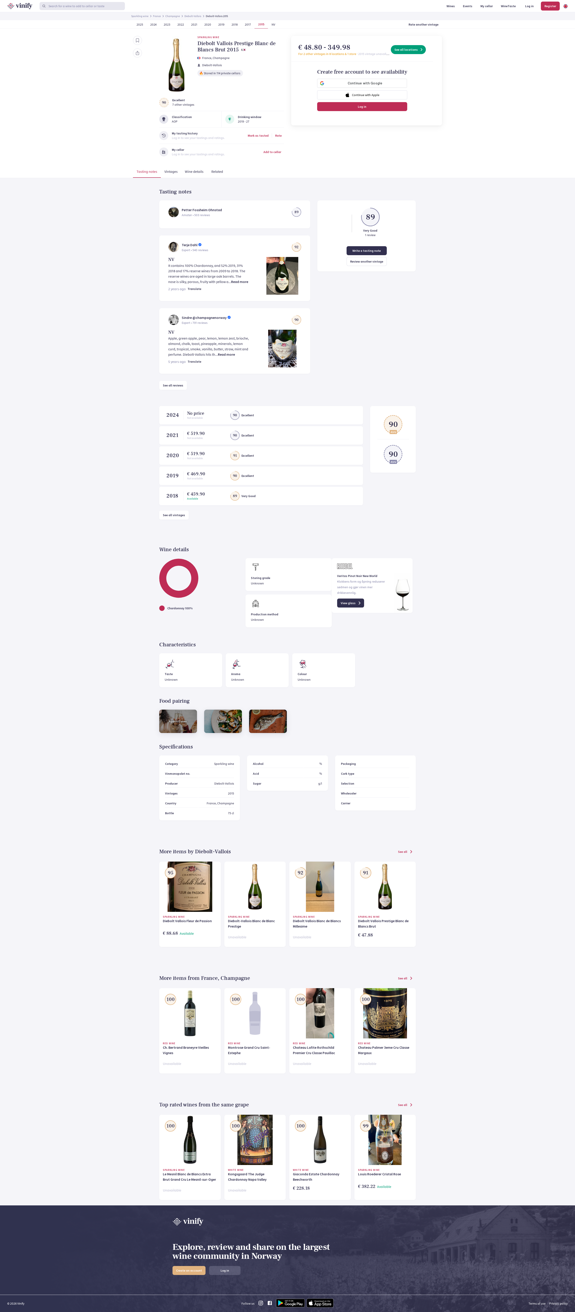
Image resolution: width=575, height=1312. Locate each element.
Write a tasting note (366, 251)
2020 (172, 455)
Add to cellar (272, 152)
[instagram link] (260, 1304)
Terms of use (537, 1303)
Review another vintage (366, 261)
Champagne (172, 16)
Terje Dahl (189, 245)
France (157, 16)
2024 (172, 415)
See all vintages (174, 515)
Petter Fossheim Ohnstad (202, 210)
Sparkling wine (139, 16)
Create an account (189, 1270)
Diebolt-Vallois (192, 16)
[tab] (147, 172)
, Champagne (220, 58)
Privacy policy (558, 1303)
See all (402, 852)
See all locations (406, 50)
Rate (278, 136)
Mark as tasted (258, 136)
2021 (172, 435)
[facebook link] (269, 1304)
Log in (362, 107)
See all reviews (173, 385)
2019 (172, 475)
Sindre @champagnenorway (204, 317)
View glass (348, 603)
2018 (172, 495)
